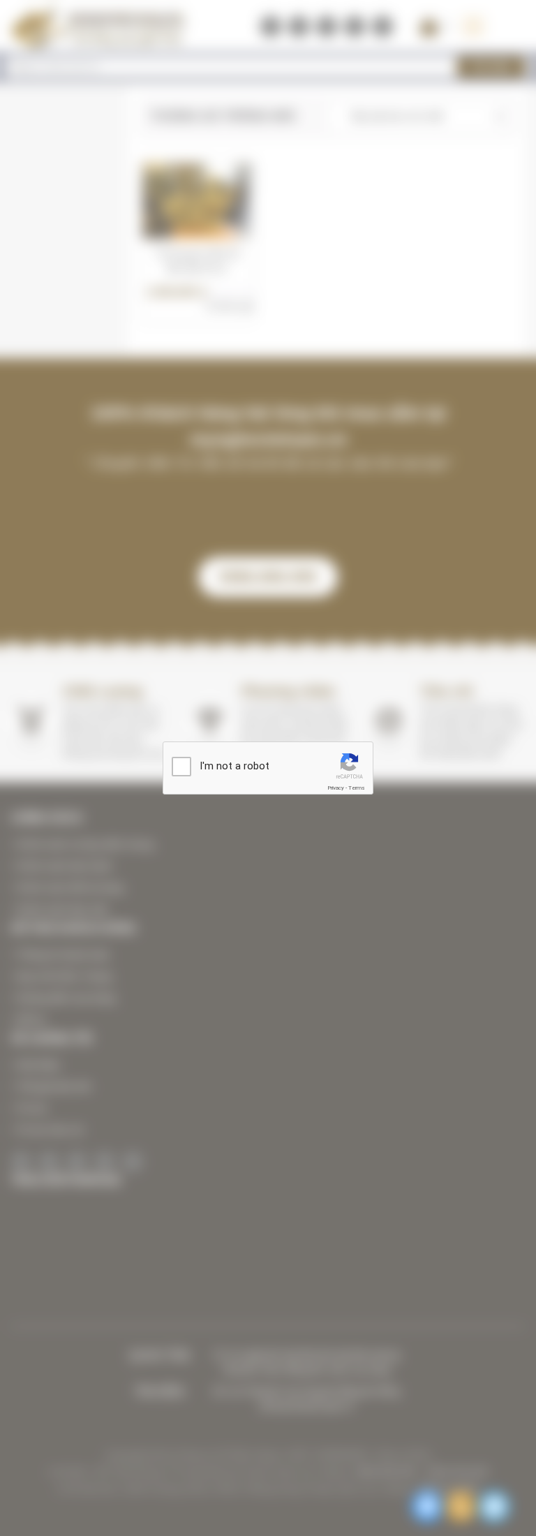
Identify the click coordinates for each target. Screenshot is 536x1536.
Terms (356, 788)
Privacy (335, 788)
